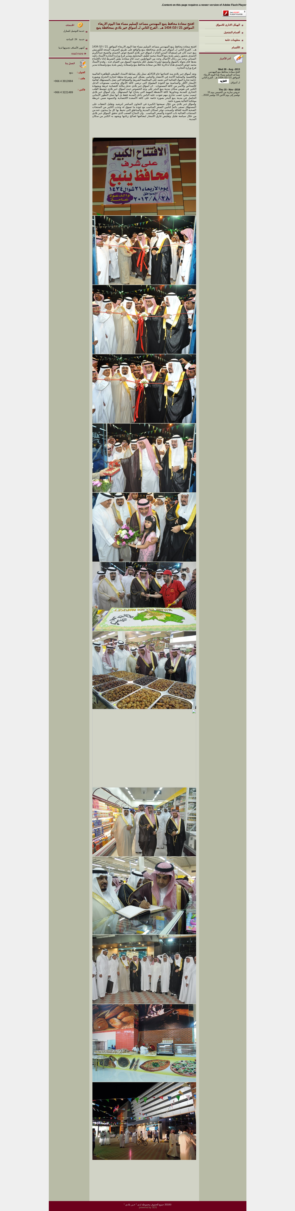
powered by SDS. (147, 1207)
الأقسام (236, 47)
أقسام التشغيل (232, 32)
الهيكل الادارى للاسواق (228, 24)
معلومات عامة (232, 39)
